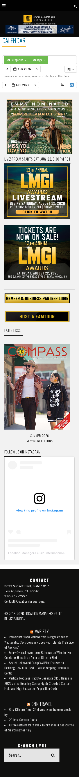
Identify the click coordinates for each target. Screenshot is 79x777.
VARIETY (42, 631)
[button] (62, 85)
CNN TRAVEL (42, 704)
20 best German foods (23, 719)
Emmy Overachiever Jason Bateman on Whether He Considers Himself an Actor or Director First (37, 655)
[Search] (75, 5)
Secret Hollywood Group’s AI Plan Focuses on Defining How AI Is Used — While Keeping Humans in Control (36, 667)
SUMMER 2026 (39, 435)
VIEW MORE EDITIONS (39, 440)
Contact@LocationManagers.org (24, 601)
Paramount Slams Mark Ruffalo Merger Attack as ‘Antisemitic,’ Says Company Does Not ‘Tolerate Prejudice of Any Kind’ (39, 642)
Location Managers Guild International (36, 553)
